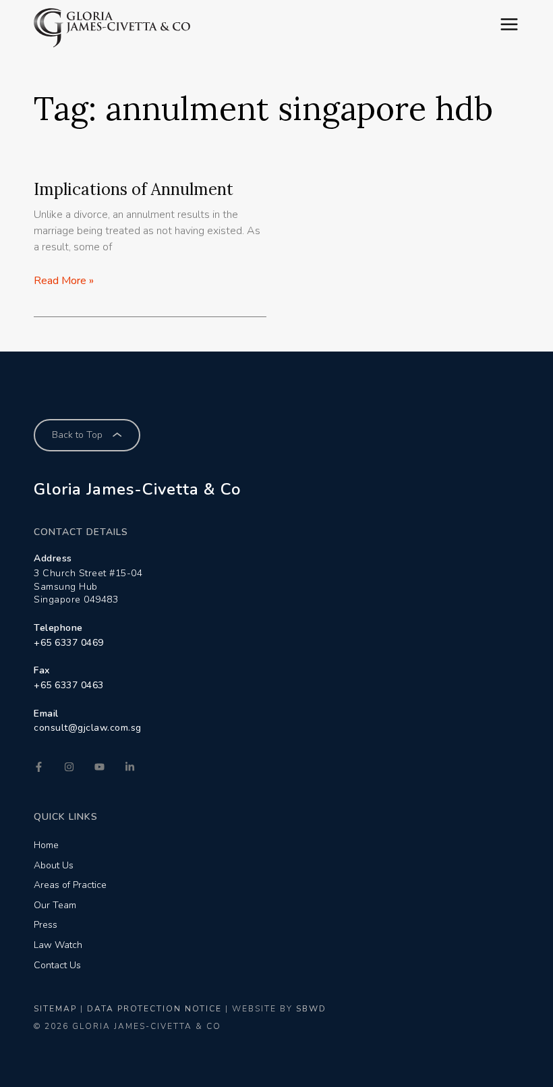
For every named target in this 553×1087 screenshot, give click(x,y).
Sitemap (55, 1008)
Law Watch (58, 945)
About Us (54, 865)
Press (45, 924)
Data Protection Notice (154, 1008)
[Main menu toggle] (509, 24)
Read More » (64, 280)
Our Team (55, 905)
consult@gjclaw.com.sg (88, 727)
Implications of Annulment (133, 189)
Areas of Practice (70, 885)
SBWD (311, 1008)
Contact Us (57, 965)
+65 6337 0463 (69, 685)
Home (46, 845)
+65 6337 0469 (69, 642)
